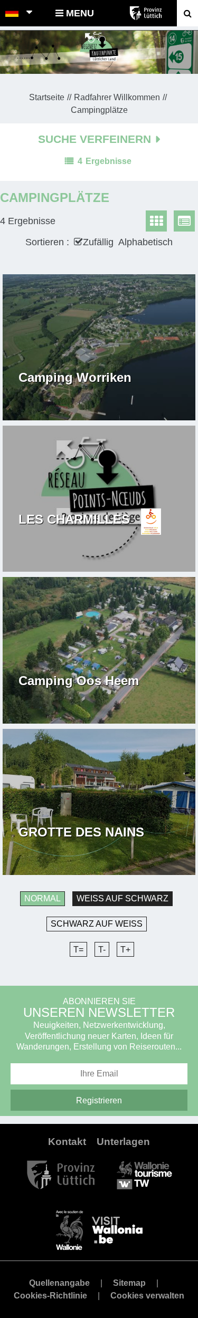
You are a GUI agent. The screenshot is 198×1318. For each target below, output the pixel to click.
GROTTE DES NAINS (81, 832)
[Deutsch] (12, 13)
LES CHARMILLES (74, 519)
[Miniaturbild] (156, 221)
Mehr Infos (43, 394)
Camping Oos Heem (78, 681)
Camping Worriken (74, 377)
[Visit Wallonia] (99, 1229)
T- (102, 949)
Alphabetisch (145, 242)
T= (78, 949)
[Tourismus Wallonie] (144, 1174)
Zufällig (98, 242)
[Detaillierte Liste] (184, 221)
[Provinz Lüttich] (61, 1174)
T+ (125, 949)
